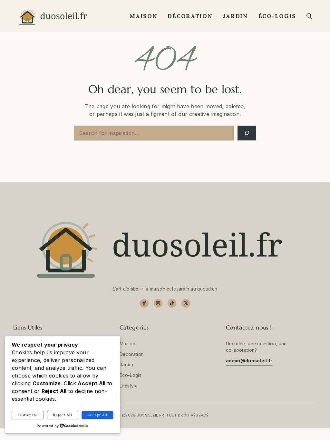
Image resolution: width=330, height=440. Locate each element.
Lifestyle (129, 385)
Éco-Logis (277, 16)
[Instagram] (158, 303)
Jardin (235, 16)
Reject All (62, 415)
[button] (309, 16)
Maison (143, 16)
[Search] (247, 133)
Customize (28, 415)
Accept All (97, 415)
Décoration (190, 16)
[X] (185, 303)
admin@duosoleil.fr (249, 360)
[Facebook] (144, 303)
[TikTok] (172, 303)
